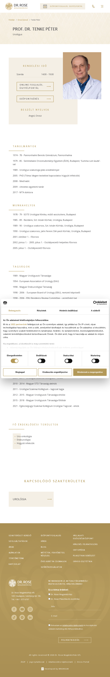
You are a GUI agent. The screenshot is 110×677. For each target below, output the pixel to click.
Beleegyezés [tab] (15, 310)
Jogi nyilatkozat (37, 662)
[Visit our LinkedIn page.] (30, 617)
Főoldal (11, 20)
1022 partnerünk (19, 324)
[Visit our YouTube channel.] (22, 609)
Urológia (19, 499)
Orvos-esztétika (82, 561)
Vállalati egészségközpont (83, 537)
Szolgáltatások (18, 541)
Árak (11, 547)
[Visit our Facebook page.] (14, 609)
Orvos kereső (23, 20)
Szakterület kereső (20, 535)
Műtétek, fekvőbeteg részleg (53, 554)
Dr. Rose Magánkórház (61, 594)
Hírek (44, 541)
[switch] (41, 361)
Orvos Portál (83, 662)
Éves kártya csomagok (54, 561)
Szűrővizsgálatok (51, 567)
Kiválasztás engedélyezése (55, 372)
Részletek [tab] (41, 310)
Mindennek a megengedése (90, 372)
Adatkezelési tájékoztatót (72, 625)
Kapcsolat (15, 564)
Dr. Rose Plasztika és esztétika (65, 599)
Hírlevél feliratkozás (85, 544)
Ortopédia (79, 550)
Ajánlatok (14, 552)
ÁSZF (23, 662)
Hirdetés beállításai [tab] (68, 310)
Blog (43, 547)
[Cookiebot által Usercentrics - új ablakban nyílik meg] (95, 303)
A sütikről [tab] (95, 310)
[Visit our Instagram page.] (30, 609)
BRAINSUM (64, 669)
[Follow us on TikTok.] (14, 617)
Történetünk (16, 558)
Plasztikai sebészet (84, 555)
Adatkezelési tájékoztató (61, 662)
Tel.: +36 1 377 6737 (20, 599)
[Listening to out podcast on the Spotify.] (22, 617)
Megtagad (20, 372)
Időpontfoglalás (51, 535)
